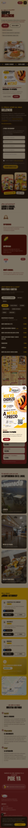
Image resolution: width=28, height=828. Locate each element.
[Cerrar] (24, 387)
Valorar (6, 439)
